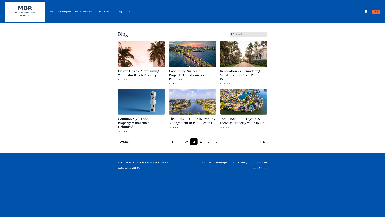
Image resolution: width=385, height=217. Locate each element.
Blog (120, 11)
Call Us (375, 12)
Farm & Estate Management (60, 11)
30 (215, 141)
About (113, 11)
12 (201, 141)
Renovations (104, 11)
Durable (264, 168)
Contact (128, 11)
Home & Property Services (85, 11)
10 (186, 141)
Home (202, 162)
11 (193, 141)
